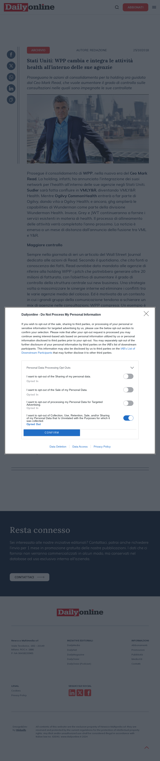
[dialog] (80, 380)
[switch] (128, 376)
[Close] (147, 315)
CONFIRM (52, 432)
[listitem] (80, 368)
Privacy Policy (102, 446)
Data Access (80, 446)
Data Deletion (58, 446)
